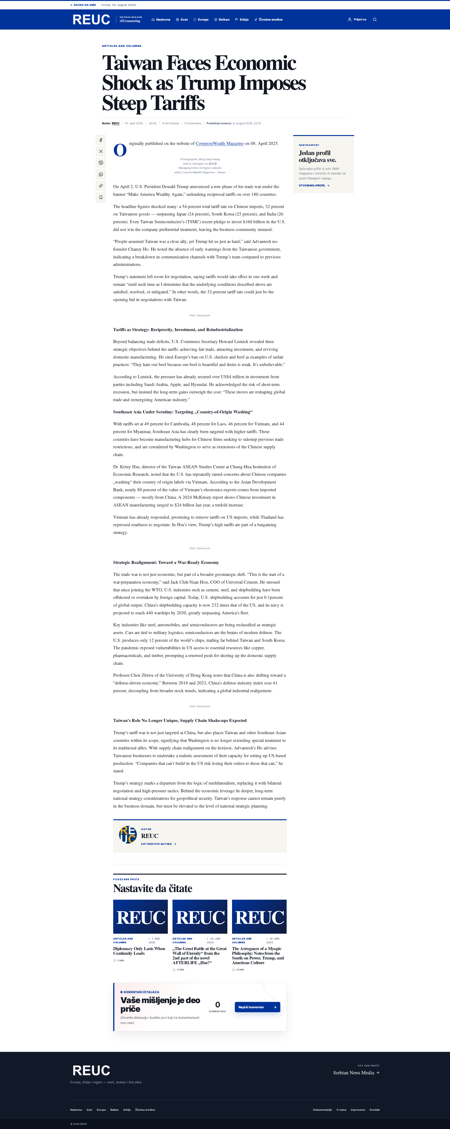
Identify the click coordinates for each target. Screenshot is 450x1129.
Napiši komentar (258, 1007)
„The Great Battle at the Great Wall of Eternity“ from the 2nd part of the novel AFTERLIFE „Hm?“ (199, 955)
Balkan (114, 1109)
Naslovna (76, 1109)
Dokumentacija (322, 1109)
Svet (89, 1109)
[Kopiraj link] (101, 186)
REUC (116, 123)
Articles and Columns (122, 46)
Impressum (358, 1109)
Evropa (101, 1109)
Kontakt (375, 1109)
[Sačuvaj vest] (101, 197)
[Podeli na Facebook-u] (101, 140)
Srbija (127, 1109)
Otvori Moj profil (312, 185)
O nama (341, 1109)
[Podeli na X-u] (101, 151)
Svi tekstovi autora (156, 843)
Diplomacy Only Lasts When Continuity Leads (139, 950)
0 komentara (192, 123)
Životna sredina (145, 1109)
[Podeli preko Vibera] (101, 163)
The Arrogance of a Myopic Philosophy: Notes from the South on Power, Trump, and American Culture (258, 955)
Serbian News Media (353, 1072)
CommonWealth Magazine (220, 143)
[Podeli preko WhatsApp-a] (101, 174)
